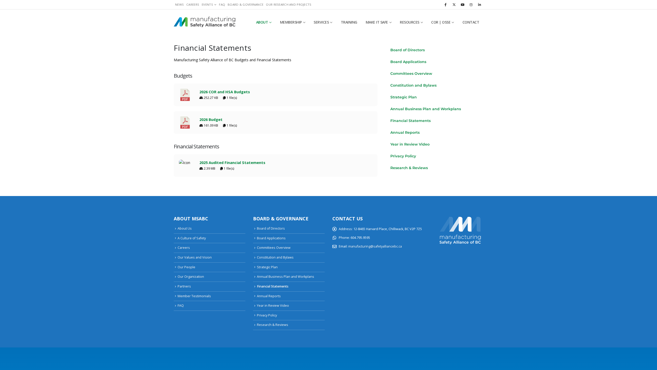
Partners (184, 286)
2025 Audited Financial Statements (232, 162)
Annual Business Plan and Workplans (425, 109)
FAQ (222, 4)
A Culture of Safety (192, 238)
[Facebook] (445, 4)
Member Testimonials (194, 296)
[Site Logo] (204, 22)
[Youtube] (462, 4)
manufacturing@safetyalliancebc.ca (375, 246)
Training (349, 22)
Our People (186, 267)
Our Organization (191, 276)
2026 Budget (211, 119)
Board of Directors (407, 50)
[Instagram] (471, 4)
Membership (291, 22)
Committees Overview (411, 73)
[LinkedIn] (479, 4)
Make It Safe (377, 22)
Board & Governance (245, 4)
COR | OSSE (440, 22)
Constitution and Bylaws (413, 85)
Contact (470, 22)
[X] (454, 4)
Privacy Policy (403, 156)
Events (207, 4)
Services (321, 22)
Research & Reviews (409, 168)
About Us (185, 228)
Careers (192, 4)
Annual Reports (405, 132)
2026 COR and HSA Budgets (224, 91)
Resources (409, 22)
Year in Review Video (410, 144)
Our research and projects (288, 4)
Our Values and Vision (195, 257)
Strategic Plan (403, 97)
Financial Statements (410, 120)
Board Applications (408, 61)
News (179, 4)
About (262, 22)
